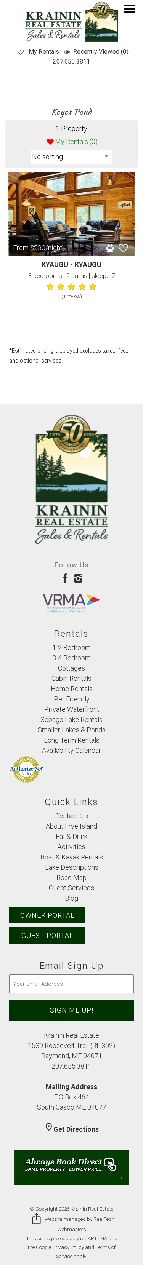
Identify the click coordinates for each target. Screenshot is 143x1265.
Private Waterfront (71, 709)
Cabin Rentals (71, 678)
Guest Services (71, 888)
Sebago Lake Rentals (71, 720)
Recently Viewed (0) (101, 51)
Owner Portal (47, 915)
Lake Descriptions (71, 867)
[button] (131, 13)
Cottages (71, 668)
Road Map (71, 878)
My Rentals (44, 51)
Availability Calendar (71, 750)
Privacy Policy (68, 1247)
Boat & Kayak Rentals (71, 857)
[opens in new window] (65, 578)
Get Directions (71, 1129)
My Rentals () (76, 141)
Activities (71, 847)
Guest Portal (47, 935)
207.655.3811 (71, 61)
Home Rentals (72, 689)
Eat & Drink (71, 836)
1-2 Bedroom (71, 648)
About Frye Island (71, 826)
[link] (71, 238)
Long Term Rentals (72, 740)
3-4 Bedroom (71, 658)
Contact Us (71, 816)
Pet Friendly (72, 699)
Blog (71, 898)
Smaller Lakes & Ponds (72, 730)
